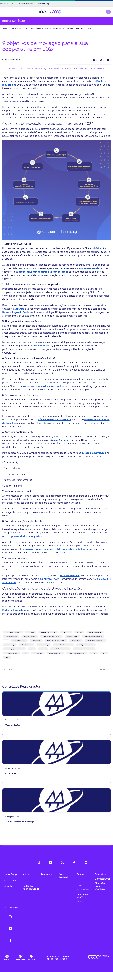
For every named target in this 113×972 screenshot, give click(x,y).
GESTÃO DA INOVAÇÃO (51, 636)
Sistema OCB (10, 881)
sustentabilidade (95, 632)
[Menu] (4, 12)
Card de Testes (12, 725)
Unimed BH (38, 653)
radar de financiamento (55, 640)
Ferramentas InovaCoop (82, 895)
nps (32, 649)
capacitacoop (72, 636)
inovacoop (36, 640)
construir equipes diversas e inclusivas (45, 386)
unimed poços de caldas (14, 649)
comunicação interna (76, 653)
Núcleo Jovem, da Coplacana (54, 419)
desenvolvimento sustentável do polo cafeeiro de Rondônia (57, 549)
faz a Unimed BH (69, 575)
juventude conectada (60, 649)
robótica (96, 248)
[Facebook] (94, 59)
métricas (66, 632)
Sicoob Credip (27, 645)
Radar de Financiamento (16, 610)
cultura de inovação (13, 632)
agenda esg (10, 645)
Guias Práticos (83, 890)
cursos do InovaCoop (94, 452)
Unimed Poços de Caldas (16, 312)
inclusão (31, 632)
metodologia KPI (42, 345)
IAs (7, 657)
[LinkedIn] (108, 59)
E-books (80, 885)
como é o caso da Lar (91, 268)
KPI (104, 653)
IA (25, 653)
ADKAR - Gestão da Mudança (19, 821)
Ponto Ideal (10, 773)
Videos (80, 901)
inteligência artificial (48, 632)
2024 (93, 653)
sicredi (79, 632)
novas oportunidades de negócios (22, 536)
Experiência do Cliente (95, 640)
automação (76, 640)
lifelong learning (11, 653)
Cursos (80, 881)
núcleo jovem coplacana (84, 649)
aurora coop (43, 645)
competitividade (29, 636)
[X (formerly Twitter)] (101, 59)
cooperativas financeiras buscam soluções (43, 271)
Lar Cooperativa (19, 640)
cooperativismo (11, 636)
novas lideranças (55, 653)
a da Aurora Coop (48, 579)
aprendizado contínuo (63, 645)
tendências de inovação (93, 636)
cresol (43, 649)
